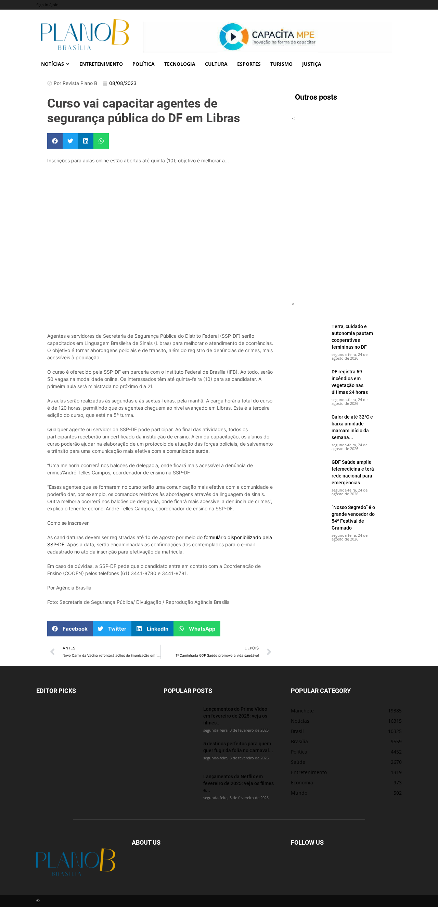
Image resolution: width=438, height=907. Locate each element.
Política (143, 64)
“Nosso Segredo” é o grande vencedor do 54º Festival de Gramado (353, 517)
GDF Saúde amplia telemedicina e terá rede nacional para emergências (353, 472)
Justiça (311, 64)
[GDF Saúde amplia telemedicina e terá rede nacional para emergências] (309, 471)
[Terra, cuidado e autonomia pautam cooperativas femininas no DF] (309, 335)
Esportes (249, 64)
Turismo (281, 64)
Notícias (52, 64)
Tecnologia (179, 64)
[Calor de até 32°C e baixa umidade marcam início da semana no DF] (309, 425)
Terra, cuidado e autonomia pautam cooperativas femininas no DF (352, 336)
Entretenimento (101, 64)
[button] (55, 141)
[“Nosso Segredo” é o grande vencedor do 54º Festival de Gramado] (309, 516)
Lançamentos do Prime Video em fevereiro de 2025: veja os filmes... (235, 716)
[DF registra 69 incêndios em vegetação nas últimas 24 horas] (309, 380)
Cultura (216, 64)
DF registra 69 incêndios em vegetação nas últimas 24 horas (350, 381)
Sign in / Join (47, 4)
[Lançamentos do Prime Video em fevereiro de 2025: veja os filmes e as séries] (181, 718)
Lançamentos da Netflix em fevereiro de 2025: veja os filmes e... (238, 783)
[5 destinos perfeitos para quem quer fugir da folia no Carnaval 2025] (181, 752)
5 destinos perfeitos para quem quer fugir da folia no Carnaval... (238, 747)
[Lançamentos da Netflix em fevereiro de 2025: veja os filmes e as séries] (181, 785)
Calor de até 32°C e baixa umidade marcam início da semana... (352, 426)
